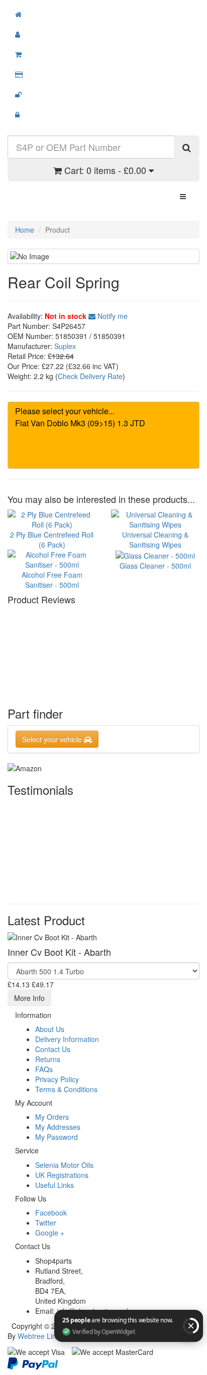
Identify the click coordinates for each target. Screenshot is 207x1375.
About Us (49, 1029)
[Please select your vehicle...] (103, 411)
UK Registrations (61, 1175)
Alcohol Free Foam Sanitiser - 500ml (52, 579)
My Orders (52, 1117)
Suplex (65, 346)
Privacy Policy (57, 1079)
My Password (56, 1137)
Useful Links (54, 1185)
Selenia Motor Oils (64, 1165)
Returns (47, 1059)
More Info (29, 998)
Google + (49, 1233)
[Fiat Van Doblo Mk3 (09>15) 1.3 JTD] (103, 423)
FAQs (44, 1069)
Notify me (111, 316)
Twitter (45, 1223)
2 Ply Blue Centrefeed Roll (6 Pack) (51, 539)
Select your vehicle (53, 739)
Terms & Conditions (66, 1089)
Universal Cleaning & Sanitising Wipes (155, 539)
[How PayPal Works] (33, 1362)
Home (24, 230)
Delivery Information (67, 1039)
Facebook (51, 1213)
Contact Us (52, 1049)
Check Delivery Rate (90, 376)
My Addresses (57, 1127)
